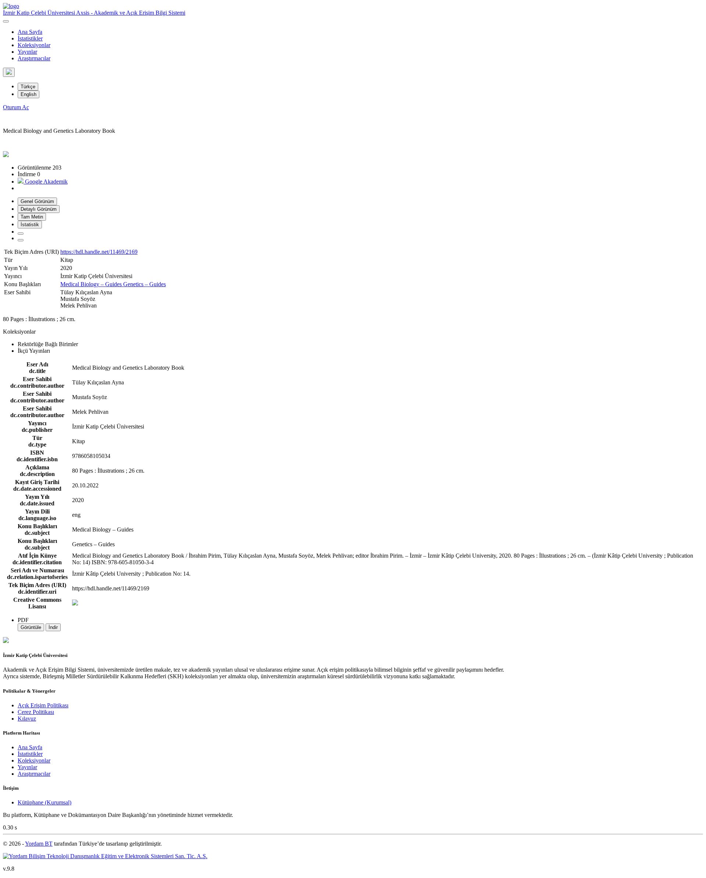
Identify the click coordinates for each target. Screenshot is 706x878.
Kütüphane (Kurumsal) (44, 802)
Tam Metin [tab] (32, 217)
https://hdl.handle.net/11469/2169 (99, 252)
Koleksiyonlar (34, 45)
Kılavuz (27, 718)
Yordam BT (39, 843)
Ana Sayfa (30, 32)
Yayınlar (27, 52)
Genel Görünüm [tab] (37, 201)
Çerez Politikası (36, 712)
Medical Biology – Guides (91, 284)
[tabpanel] (353, 301)
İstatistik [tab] (30, 224)
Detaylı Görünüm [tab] (39, 209)
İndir (53, 627)
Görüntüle (31, 627)
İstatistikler (30, 38)
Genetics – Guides (144, 284)
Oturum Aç (16, 107)
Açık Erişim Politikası (43, 705)
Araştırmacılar (34, 58)
